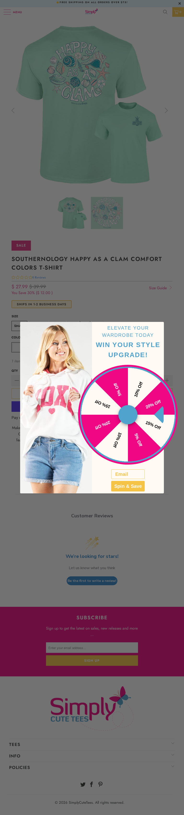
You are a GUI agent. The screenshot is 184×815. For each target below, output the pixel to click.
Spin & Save (128, 486)
